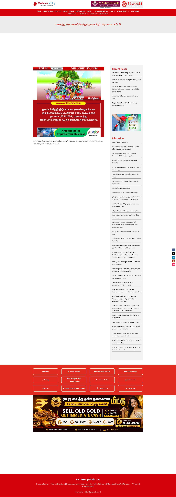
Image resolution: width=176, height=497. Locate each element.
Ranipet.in (126, 484)
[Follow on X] (173, 253)
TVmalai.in (135, 484)
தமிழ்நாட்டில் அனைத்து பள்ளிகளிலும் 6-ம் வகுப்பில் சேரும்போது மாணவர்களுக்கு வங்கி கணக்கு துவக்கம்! (125, 224)
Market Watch (68, 11)
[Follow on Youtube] (173, 261)
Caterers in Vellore (103, 372)
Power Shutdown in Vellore (75, 388)
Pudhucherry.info (88, 486)
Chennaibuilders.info (114, 484)
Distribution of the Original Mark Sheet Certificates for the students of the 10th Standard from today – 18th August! (125, 254)
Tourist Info (103, 388)
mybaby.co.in (83, 484)
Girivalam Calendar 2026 (99, 14)
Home (39, 11)
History (58, 11)
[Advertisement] (88, 47)
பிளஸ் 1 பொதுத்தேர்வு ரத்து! (120, 142)
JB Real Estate (122, 11)
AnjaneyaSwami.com (58, 484)
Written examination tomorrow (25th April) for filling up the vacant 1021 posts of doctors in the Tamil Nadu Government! (126, 308)
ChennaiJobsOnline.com (97, 484)
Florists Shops (131, 372)
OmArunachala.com (42, 484)
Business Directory (101, 11)
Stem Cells (131, 388)
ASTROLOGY (72, 14)
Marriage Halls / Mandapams (75, 379)
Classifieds (135, 11)
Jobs (111, 11)
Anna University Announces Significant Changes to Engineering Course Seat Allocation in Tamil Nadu (124, 298)
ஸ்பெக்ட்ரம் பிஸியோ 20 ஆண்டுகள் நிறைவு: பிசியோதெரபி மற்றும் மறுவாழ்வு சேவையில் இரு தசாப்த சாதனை (126, 89)
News (89, 11)
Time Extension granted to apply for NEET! (125, 322)
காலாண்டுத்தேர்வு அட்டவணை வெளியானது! (125, 192)
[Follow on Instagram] (173, 264)
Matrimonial (80, 11)
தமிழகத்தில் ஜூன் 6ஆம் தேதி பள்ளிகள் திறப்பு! (125, 211)
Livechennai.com (72, 484)
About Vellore (48, 11)
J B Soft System (89, 492)
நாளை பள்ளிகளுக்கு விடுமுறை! (121, 188)
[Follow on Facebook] (173, 250)
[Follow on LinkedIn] (173, 257)
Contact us (84, 14)
